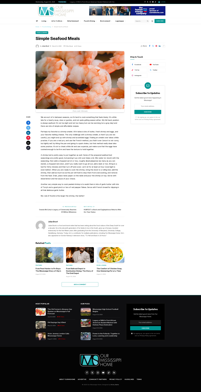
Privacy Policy (148, 119)
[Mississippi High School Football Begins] (86, 312)
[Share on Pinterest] (156, 46)
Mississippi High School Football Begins (105, 310)
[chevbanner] (127, 15)
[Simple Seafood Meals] (80, 80)
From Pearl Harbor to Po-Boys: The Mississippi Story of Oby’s (48, 270)
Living (44, 21)
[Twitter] (28, 128)
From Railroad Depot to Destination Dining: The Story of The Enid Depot (79, 271)
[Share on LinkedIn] (159, 46)
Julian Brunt (45, 46)
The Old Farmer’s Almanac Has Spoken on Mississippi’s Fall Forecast (60, 311)
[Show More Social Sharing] (163, 46)
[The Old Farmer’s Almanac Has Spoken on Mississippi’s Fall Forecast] (41, 312)
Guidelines (129, 379)
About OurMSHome (67, 379)
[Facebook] (28, 123)
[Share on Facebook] (149, 46)
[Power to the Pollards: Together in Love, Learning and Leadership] (86, 336)
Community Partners (98, 379)
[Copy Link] (28, 148)
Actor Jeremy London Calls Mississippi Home (58, 335)
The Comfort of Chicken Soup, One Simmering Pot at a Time (109, 270)
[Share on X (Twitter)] (153, 46)
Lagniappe (119, 21)
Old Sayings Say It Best (57, 322)
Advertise (82, 379)
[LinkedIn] (28, 133)
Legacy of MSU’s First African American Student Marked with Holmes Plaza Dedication (93, 2)
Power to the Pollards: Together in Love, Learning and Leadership (106, 335)
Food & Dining (89, 21)
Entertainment (73, 21)
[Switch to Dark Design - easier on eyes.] (152, 21)
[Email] (28, 143)
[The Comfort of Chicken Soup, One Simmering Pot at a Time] (110, 255)
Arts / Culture (56, 21)
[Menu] (37, 20)
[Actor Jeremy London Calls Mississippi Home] (41, 336)
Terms (139, 379)
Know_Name (115, 384)
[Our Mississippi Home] (56, 11)
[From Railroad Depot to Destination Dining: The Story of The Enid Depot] (80, 255)
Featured (39, 265)
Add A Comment (80, 284)
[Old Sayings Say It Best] (41, 325)
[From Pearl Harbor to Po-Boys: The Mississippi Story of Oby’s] (49, 255)
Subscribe (160, 21)
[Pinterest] (28, 138)
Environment (105, 21)
